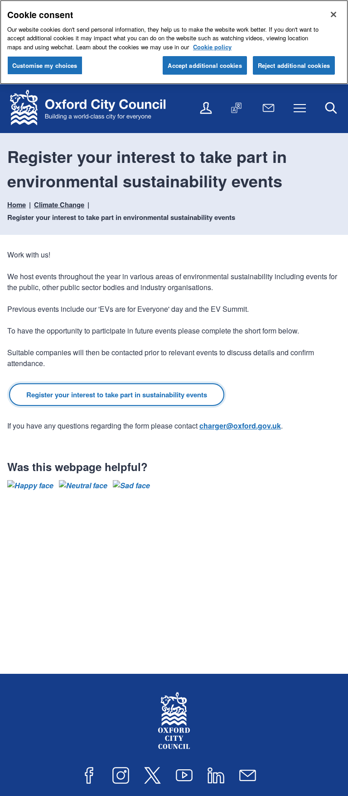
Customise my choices (44, 65)
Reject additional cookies (294, 65)
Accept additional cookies (205, 65)
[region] (174, 42)
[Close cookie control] (333, 14)
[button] (30, 485)
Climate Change (59, 205)
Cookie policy (212, 47)
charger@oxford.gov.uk (240, 425)
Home (16, 205)
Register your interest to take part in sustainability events (116, 395)
